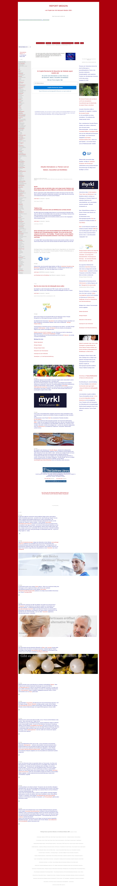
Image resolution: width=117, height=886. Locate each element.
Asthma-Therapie (90, 287)
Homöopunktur (20, 152)
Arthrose (19, 81)
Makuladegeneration (21, 184)
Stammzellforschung (21, 244)
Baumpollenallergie (21, 89)
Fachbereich (48, 43)
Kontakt (82, 43)
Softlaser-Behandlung (21, 241)
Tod (18, 254)
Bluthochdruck (20, 97)
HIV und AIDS (20, 148)
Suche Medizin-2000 (56, 43)
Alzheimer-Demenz (21, 75)
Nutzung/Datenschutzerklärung (67, 43)
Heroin (19, 144)
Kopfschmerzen (20, 172)
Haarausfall (20, 134)
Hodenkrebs (20, 149)
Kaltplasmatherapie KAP (21, 165)
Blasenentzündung (20, 95)
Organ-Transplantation (21, 200)
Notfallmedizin (20, 198)
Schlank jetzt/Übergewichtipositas (23, 232)
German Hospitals (20, 124)
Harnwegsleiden (20, 136)
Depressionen (20, 109)
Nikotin (19, 196)
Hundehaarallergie (20, 153)
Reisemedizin (20, 220)
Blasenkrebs (20, 96)
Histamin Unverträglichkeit (22, 147)
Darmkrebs (19, 108)
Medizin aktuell (20, 186)
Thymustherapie (20, 251)
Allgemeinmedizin (20, 72)
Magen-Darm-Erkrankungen (22, 183)
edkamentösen (83, 287)
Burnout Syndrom (20, 100)
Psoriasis (19, 214)
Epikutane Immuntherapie (22, 114)
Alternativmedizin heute (21, 74)
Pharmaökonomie (20, 205)
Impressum (77, 43)
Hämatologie (20, 132)
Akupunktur (20, 70)
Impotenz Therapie (21, 160)
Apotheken (19, 79)
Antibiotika (19, 78)
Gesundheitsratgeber (21, 127)
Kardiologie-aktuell (20, 164)
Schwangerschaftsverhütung (22, 236)
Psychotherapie (20, 216)
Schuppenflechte (20, 235)
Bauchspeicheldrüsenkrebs (22, 90)
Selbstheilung (20, 239)
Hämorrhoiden (20, 133)
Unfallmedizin (20, 259)
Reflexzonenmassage (21, 218)
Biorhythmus (20, 94)
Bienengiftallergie (20, 91)
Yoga (19, 271)
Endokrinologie (20, 112)
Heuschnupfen (20, 143)
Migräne (19, 188)
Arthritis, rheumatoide (21, 80)
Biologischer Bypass (21, 92)
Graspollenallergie (20, 130)
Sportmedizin (20, 242)
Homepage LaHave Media (22, 62)
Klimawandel (20, 170)
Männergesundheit (20, 182)
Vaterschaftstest (20, 261)
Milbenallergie (20, 190)
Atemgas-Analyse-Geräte (84, 277)
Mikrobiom (19, 189)
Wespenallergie (20, 269)
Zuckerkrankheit (20, 273)
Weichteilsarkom (20, 268)
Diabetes (19, 110)
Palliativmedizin (20, 203)
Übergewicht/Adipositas (21, 256)
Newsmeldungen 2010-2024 (22, 197)
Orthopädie (20, 199)
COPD (19, 106)
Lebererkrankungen (21, 178)
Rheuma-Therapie (20, 224)
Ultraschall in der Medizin (21, 258)
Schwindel (19, 238)
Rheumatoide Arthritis (21, 225)
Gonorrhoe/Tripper (20, 129)
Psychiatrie (19, 215)
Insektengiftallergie (21, 162)
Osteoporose (20, 201)
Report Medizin (20, 222)
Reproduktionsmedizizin (21, 223)
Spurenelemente (20, 243)
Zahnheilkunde (20, 272)
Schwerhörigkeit (20, 237)
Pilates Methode (20, 207)
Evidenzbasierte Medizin (21, 116)
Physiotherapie (20, 206)
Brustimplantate (20, 98)
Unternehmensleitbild (40, 43)
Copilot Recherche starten (55, 87)
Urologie (19, 260)
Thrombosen (20, 250)
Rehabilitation (20, 219)
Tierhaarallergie (20, 252)
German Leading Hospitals (22, 125)
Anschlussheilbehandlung (21, 77)
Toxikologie (19, 255)
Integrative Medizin (21, 163)
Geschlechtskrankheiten (21, 126)
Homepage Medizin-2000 (21, 61)
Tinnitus (19, 253)
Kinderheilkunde (20, 168)
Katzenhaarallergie (20, 166)
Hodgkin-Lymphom (21, 150)
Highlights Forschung (21, 146)
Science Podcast (20, 234)
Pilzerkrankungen (20, 208)
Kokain (19, 169)
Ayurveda (19, 88)
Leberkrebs (19, 179)
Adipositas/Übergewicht (21, 64)
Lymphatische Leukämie (21, 180)
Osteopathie (20, 202)
